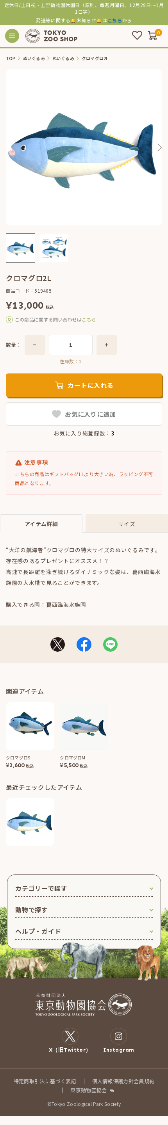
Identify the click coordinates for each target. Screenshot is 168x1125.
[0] (152, 35)
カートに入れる (91, 385)
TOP (11, 58)
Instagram (118, 1050)
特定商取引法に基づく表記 (45, 1081)
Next (159, 147)
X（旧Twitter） (70, 1050)
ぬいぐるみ (34, 58)
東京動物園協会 (88, 1090)
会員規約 (144, 1081)
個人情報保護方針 (113, 1081)
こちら (114, 20)
